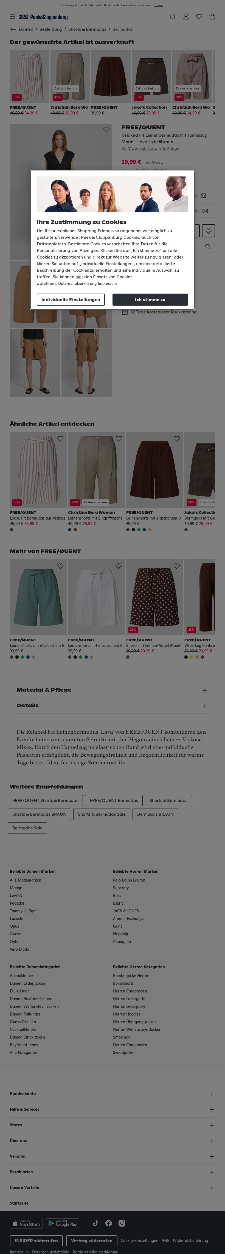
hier (79, 276)
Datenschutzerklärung (77, 283)
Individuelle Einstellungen (70, 299)
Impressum (107, 283)
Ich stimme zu (150, 299)
